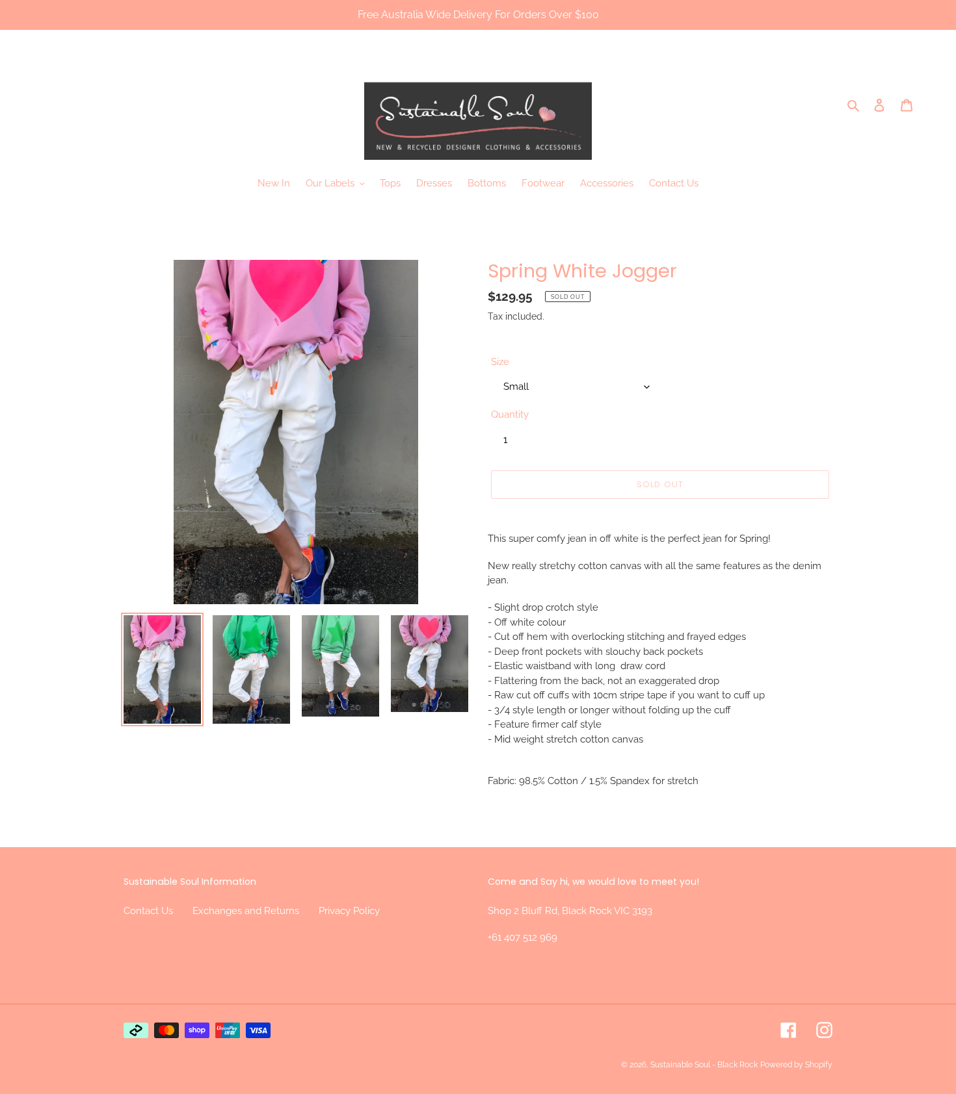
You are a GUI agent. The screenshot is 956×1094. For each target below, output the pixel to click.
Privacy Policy (349, 911)
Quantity (510, 414)
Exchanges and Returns (246, 911)
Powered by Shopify (796, 1064)
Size (500, 362)
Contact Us (148, 911)
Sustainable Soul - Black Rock (704, 1064)
